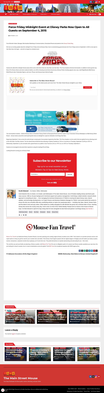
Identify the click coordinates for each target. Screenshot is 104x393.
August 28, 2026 (11, 356)
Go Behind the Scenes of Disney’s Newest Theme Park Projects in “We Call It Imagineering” (63, 354)
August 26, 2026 (76, 321)
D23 (71, 312)
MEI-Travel (52, 246)
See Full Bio (89, 208)
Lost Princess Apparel (95, 391)
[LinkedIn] (26, 215)
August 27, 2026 (12, 321)
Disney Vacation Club (43, 312)
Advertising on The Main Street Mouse (75, 391)
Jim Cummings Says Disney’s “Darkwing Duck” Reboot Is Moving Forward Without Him (14, 354)
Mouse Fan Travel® (11, 236)
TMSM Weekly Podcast (30, 14)
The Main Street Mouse (21, 378)
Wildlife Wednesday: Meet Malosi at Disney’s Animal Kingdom (77, 254)
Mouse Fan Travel (47, 244)
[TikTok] (21, 215)
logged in (13, 333)
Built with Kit (52, 182)
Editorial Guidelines (82, 388)
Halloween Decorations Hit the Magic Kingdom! (22, 254)
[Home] (6, 14)
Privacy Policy (87, 391)
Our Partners (55, 14)
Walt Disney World (12, 23)
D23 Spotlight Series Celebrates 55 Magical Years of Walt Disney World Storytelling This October (83, 317)
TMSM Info (43, 14)
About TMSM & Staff (72, 388)
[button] (87, 14)
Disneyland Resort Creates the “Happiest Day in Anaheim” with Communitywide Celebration (88, 354)
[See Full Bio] (93, 209)
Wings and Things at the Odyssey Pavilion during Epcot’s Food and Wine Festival (19, 317)
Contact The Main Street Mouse (93, 388)
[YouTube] (24, 215)
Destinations (14, 14)
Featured (9, 312)
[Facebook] (19, 215)
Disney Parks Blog (68, 43)
